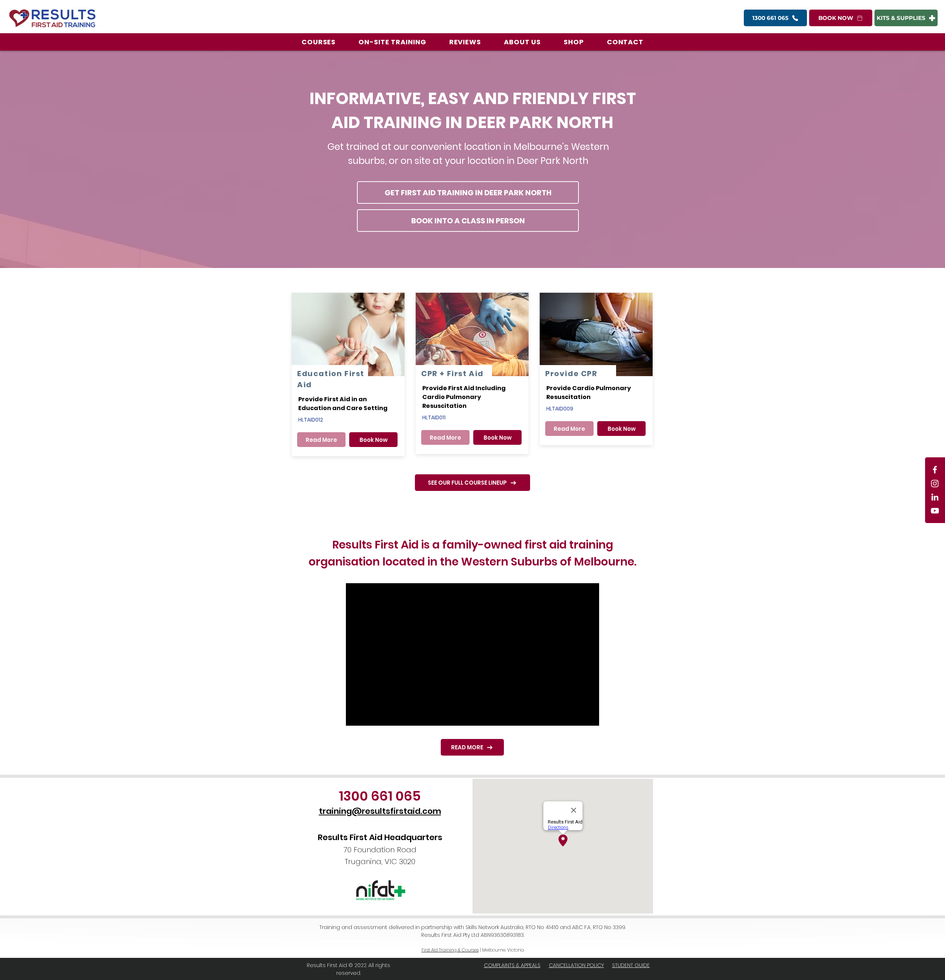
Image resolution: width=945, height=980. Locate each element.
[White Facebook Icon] (935, 470)
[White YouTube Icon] (935, 511)
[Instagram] (935, 483)
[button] (319, 42)
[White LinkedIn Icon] (935, 497)
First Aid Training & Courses (450, 950)
